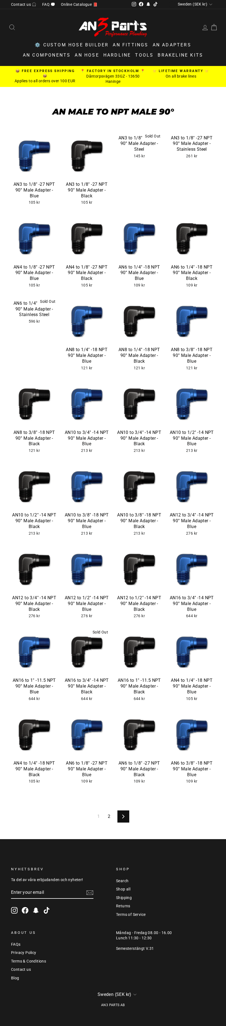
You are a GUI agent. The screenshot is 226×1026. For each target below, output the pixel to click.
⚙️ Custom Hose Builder (72, 44)
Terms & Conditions (28, 961)
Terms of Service (131, 914)
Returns (123, 906)
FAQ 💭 (48, 4)
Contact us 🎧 (24, 4)
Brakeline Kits (180, 55)
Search (122, 881)
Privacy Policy (23, 952)
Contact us (21, 969)
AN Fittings (130, 44)
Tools (144, 55)
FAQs (16, 944)
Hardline (117, 55)
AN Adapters (172, 44)
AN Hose (87, 55)
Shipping (124, 897)
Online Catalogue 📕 (79, 4)
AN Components (47, 55)
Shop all (123, 889)
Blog (15, 978)
